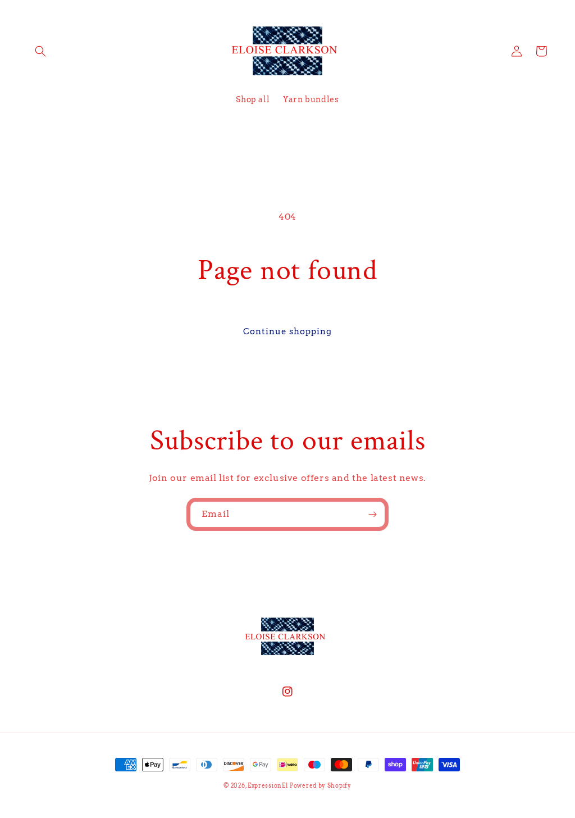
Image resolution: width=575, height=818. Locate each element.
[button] (40, 51)
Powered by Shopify (321, 785)
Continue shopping (287, 331)
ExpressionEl (268, 785)
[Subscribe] (372, 514)
